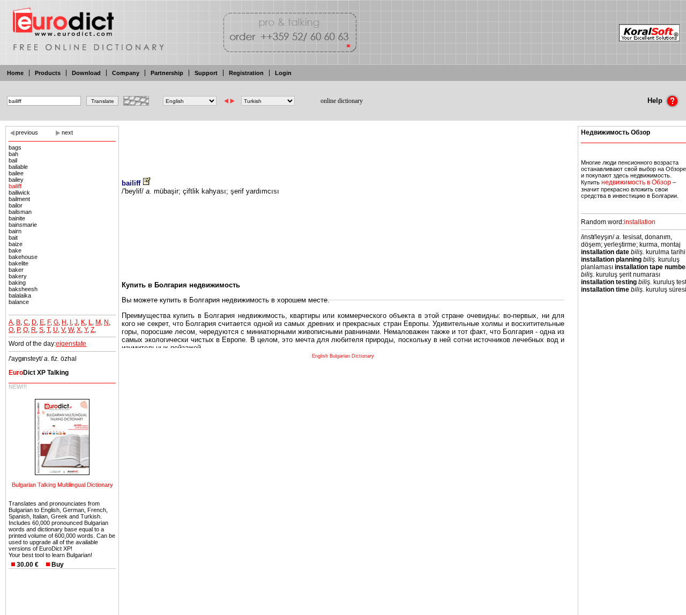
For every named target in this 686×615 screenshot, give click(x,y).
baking (17, 282)
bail (13, 160)
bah (13, 154)
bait (13, 237)
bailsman (20, 212)
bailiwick (19, 192)
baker (16, 269)
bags (15, 147)
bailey (16, 179)
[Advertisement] (343, 145)
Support (206, 73)
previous (27, 132)
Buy (57, 564)
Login (283, 73)
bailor (16, 205)
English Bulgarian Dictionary (343, 356)
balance (19, 302)
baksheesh (23, 289)
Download (86, 73)
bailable (18, 167)
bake (15, 250)
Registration (246, 73)
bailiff (15, 186)
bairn (15, 231)
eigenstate (71, 343)
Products (48, 73)
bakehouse (23, 257)
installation (639, 222)
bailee (16, 173)
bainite (17, 218)
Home (15, 73)
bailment (19, 199)
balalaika (20, 295)
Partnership (167, 73)
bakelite (18, 263)
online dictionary (341, 101)
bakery (18, 276)
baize (16, 244)
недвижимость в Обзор (636, 182)
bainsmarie (23, 224)
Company (125, 73)
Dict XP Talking (39, 372)
